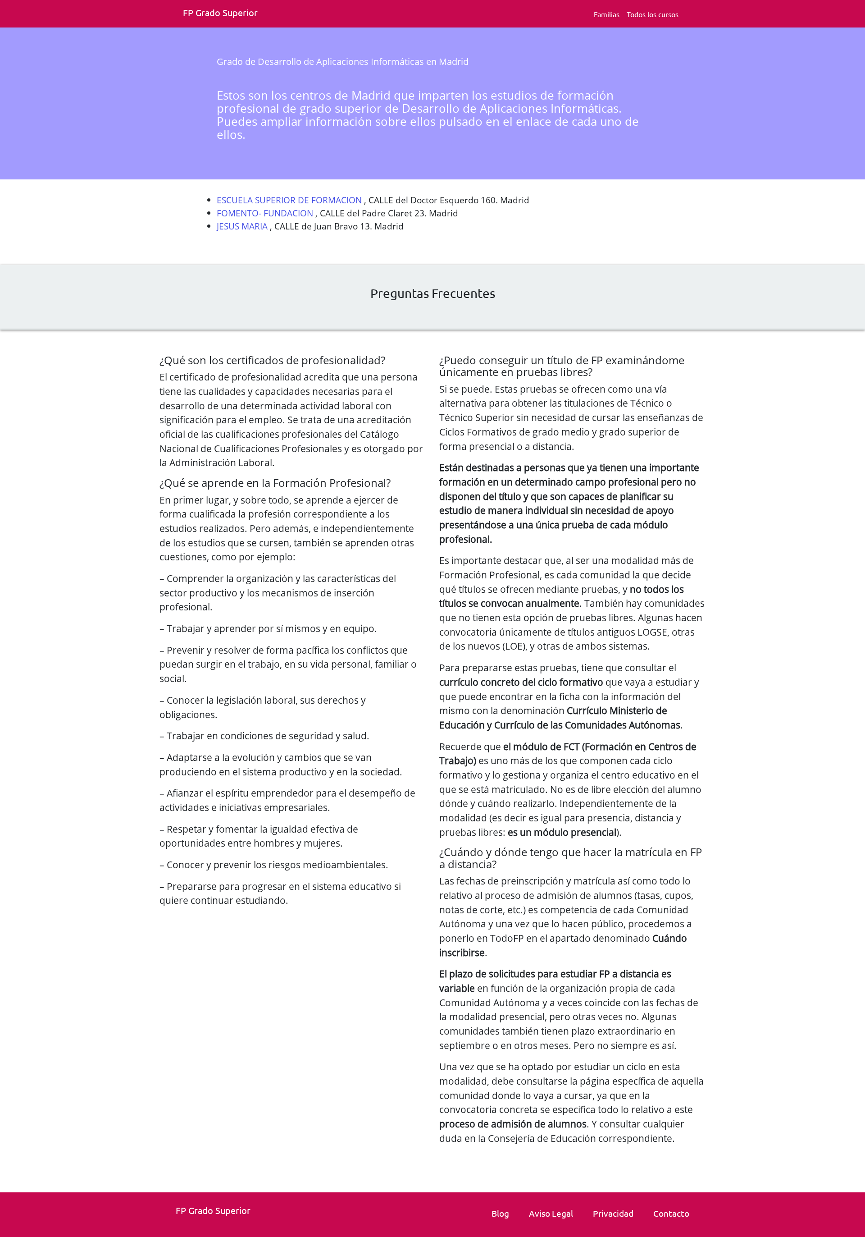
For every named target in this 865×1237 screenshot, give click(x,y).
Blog (500, 1213)
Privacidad (613, 1213)
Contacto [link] (671, 1213)
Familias (606, 13)
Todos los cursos (652, 13)
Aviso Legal (551, 1213)
